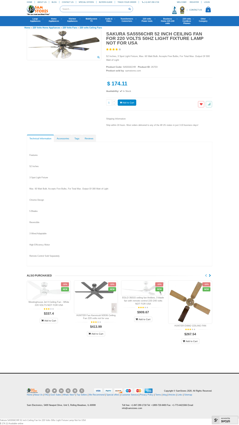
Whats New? (69, 395)
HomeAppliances (54, 20)
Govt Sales (56, 395)
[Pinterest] (75, 390)
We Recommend (97, 395)
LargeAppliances (35, 20)
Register (194, 2)
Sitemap (188, 395)
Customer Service (129, 395)
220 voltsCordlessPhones (187, 21)
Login (207, 2)
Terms (158, 395)
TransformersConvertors (126, 20)
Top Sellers (82, 395)
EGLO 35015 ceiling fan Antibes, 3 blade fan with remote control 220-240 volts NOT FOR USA (143, 300)
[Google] (68, 390)
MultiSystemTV (91, 20)
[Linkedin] (61, 390)
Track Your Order (127, 2)
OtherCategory (203, 20)
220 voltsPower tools (147, 20)
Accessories (63, 138)
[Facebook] (47, 390)
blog (165, 395)
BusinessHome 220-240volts (167, 21)
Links (179, 395)
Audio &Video (109, 20)
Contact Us (67, 2)
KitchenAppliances (72, 20)
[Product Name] (48, 290)
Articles (172, 395)
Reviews (89, 138)
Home (29, 2)
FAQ (47, 395)
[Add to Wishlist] (201, 104)
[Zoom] (98, 57)
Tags (76, 138)
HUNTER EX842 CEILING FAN (190, 325)
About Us (41, 2)
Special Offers (86, 2)
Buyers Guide (105, 2)
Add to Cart (128, 102)
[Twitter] (54, 390)
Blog (54, 2)
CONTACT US (195, 10)
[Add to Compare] (209, 104)
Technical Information (40, 138)
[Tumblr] (81, 390)
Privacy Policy (146, 395)
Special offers (112, 395)
